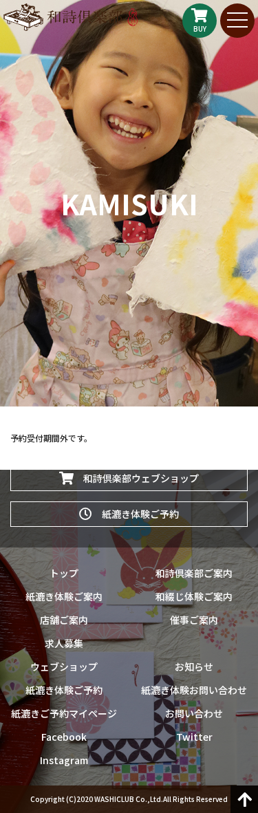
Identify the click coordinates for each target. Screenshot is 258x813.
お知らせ (194, 666)
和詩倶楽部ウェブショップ (136, 478)
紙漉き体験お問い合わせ (194, 690)
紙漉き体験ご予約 (135, 514)
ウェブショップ (64, 666)
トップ (64, 573)
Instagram (64, 760)
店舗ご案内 (64, 620)
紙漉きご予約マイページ (64, 713)
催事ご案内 (194, 620)
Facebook (64, 737)
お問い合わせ (194, 713)
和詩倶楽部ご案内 (194, 573)
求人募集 (64, 643)
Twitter (194, 737)
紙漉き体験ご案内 (64, 596)
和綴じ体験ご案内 (194, 596)
